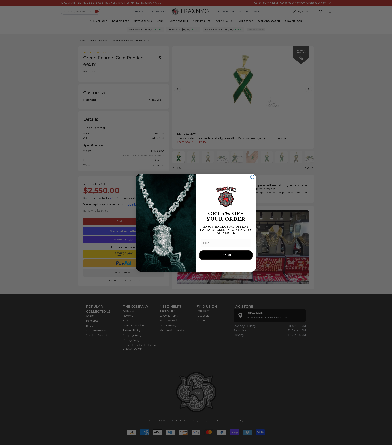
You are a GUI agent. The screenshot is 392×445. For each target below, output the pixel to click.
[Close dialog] (252, 177)
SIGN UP (226, 255)
